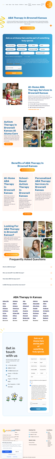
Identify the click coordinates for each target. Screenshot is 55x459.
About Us (17, 434)
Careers (26, 4)
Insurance (38, 4)
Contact (16, 438)
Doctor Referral (29, 5)
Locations (21, 4)
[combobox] (30, 45)
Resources (34, 4)
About (10, 4)
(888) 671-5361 (11, 368)
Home (7, 4)
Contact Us (42, 5)
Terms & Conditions (33, 444)
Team (13, 4)
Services (16, 4)
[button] (21, 4)
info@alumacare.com (13, 370)
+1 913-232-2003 (12, 365)
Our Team (17, 436)
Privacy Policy (31, 442)
